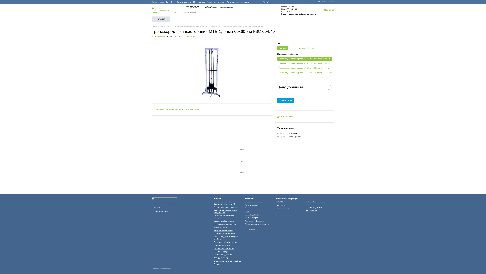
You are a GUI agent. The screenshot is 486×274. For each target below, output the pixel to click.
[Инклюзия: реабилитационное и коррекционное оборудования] (164, 200)
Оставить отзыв (189, 36)
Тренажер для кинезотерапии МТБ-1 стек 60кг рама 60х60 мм (304, 63)
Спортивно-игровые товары (224, 234)
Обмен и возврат (199, 2)
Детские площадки (221, 252)
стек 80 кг (303, 48)
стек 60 (293, 48)
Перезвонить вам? (227, 7)
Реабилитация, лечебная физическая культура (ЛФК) (224, 203)
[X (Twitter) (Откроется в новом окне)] (256, 2)
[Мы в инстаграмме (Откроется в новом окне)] (259, 2)
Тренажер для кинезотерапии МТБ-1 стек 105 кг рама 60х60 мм (305, 73)
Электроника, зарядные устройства (227, 261)
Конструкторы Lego (221, 258)
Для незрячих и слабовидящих (226, 207)
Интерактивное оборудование (225, 224)
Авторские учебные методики (225, 242)
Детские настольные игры (224, 248)
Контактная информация (216, 2)
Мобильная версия (161, 211)
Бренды (217, 264)
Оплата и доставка (184, 2)
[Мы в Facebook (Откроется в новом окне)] (253, 2)
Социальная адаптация (223, 255)
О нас (173, 2)
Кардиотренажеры (221, 227)
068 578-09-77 (192, 7)
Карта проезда (311, 210)
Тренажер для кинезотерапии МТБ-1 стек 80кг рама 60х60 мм (304, 68)
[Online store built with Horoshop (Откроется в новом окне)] (161, 271)
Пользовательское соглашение (238, 2)
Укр (264, 2)
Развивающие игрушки (222, 245)
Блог (167, 2)
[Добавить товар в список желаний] (329, 87)
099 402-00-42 (211, 7)
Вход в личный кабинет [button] (254, 202)
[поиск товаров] (271, 12)
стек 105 (314, 48)
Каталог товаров (158, 2)
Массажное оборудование (224, 221)
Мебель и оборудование (223, 230)
